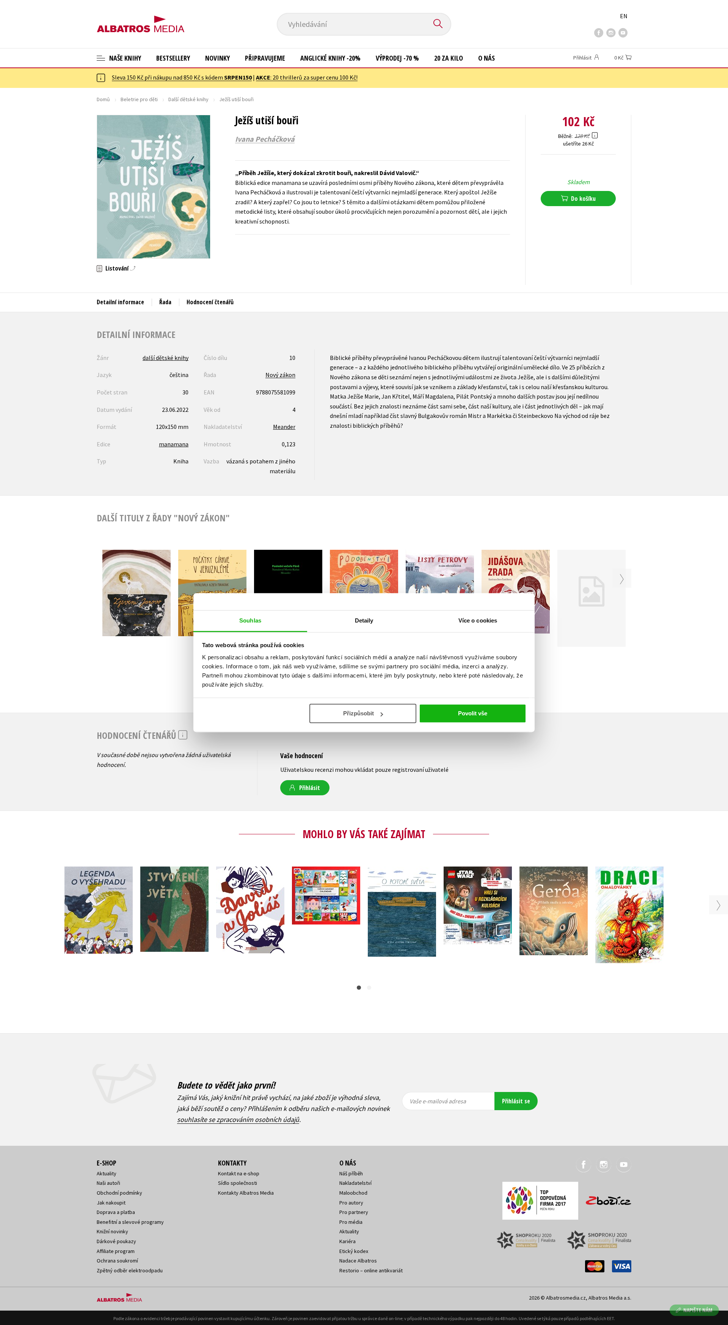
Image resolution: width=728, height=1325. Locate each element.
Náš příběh (351, 1173)
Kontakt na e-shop (238, 1173)
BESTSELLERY (173, 58)
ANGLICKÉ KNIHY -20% (330, 58)
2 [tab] (369, 988)
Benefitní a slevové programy (130, 1222)
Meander (284, 426)
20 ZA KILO (448, 58)
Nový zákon (280, 375)
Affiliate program (116, 1251)
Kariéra (347, 1241)
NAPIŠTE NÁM (697, 1310)
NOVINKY (217, 58)
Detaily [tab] (364, 620)
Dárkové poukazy (116, 1241)
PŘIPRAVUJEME (265, 58)
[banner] (141, 18)
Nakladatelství (355, 1183)
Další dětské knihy (188, 99)
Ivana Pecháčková (265, 139)
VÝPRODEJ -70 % (397, 58)
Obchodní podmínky (119, 1192)
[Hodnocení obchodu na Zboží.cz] (604, 1198)
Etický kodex (353, 1251)
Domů (103, 99)
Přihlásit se (516, 1101)
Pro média (350, 1222)
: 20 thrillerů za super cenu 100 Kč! (307, 77)
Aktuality (106, 1173)
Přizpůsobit (358, 713)
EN (624, 16)
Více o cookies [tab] (477, 620)
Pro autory (351, 1202)
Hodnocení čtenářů (210, 302)
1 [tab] (359, 988)
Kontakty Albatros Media (246, 1192)
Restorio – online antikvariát (371, 1270)
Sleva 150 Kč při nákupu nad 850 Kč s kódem (182, 77)
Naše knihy (124, 58)
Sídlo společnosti (237, 1183)
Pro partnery (353, 1212)
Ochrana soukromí (117, 1260)
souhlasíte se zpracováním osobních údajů (238, 1119)
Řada (165, 302)
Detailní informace (120, 302)
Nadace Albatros (358, 1260)
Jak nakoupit (111, 1202)
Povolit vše (472, 713)
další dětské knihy (165, 357)
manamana (173, 444)
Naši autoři (108, 1183)
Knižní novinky (112, 1231)
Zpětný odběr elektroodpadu (130, 1270)
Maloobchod (353, 1192)
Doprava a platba (116, 1212)
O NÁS (486, 58)
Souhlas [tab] (250, 620)
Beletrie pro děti (139, 99)
